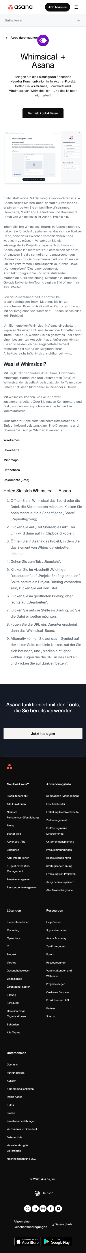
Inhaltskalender (55, 804)
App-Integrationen (18, 857)
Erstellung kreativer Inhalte (62, 811)
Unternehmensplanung (60, 841)
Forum (50, 954)
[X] (27, 1208)
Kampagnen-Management (62, 795)
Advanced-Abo (16, 841)
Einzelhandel (14, 978)
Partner (50, 1008)
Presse (11, 1112)
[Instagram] (43, 1208)
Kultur (10, 1105)
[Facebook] (50, 1208)
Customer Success (57, 992)
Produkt (11, 954)
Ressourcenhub (55, 962)
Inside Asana (14, 1096)
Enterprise (13, 849)
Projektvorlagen (55, 984)
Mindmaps (11, 460)
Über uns (12, 1064)
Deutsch (47, 1193)
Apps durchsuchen (24, 37)
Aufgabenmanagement (60, 882)
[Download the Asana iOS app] (27, 1241)
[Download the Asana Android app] (57, 1241)
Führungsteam (15, 1072)
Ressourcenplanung (58, 857)
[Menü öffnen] (76, 7)
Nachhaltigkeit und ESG (21, 1158)
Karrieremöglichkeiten (20, 1088)
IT (8, 946)
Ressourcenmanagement (22, 887)
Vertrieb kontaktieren (43, 113)
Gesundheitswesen (18, 970)
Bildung (11, 994)
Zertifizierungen (55, 946)
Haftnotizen (12, 470)
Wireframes (12, 440)
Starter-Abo (14, 833)
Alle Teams (13, 1032)
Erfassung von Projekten (61, 873)
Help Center (53, 922)
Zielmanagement (56, 820)
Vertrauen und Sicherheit (22, 1129)
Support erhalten (56, 930)
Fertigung (13, 1002)
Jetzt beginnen (58, 7)
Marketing (13, 930)
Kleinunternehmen (18, 922)
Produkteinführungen (59, 849)
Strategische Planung (59, 865)
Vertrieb (11, 962)
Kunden (11, 1080)
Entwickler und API (57, 1000)
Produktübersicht (17, 795)
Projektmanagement (19, 879)
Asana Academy (56, 938)
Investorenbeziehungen (21, 1121)
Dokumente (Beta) (16, 480)
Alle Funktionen (16, 804)
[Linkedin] (35, 1208)
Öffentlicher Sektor (18, 986)
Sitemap (51, 1016)
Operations (14, 938)
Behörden (13, 1024)
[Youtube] (58, 1208)
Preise (10, 825)
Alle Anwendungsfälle (59, 890)
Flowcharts (11, 450)
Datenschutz (14, 1137)
